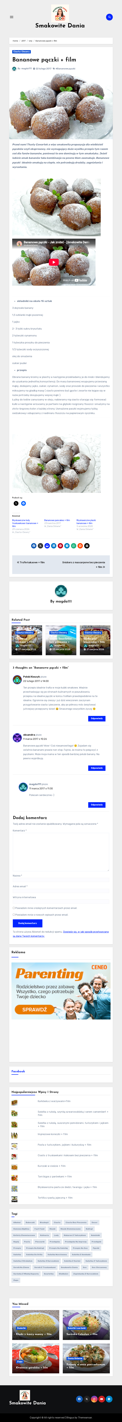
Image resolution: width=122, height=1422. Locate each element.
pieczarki (39, 1242)
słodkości (63, 1274)
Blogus (70, 1417)
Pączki (96, 1248)
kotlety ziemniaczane (24, 1235)
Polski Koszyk (31, 676)
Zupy (19, 1361)
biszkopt (44, 1222)
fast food (39, 1229)
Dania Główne (75, 1358)
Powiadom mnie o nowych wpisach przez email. (41, 914)
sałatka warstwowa (57, 1255)
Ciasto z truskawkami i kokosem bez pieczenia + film (68, 1155)
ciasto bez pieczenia (76, 1222)
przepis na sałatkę (58, 1248)
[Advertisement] (61, 1040)
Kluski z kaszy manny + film (34, 1334)
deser (94, 1222)
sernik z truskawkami (45, 1267)
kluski (52, 1229)
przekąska (55, 1242)
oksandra (29, 734)
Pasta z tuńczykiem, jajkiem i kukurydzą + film (64, 1144)
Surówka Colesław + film (82, 1334)
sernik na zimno (21, 1267)
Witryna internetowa (24, 897)
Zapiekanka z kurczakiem (85, 1274)
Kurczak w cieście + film (52, 1166)
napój (16, 1242)
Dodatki (21, 1328)
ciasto (57, 1222)
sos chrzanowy (99, 1267)
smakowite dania (69, 1267)
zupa (15, 1280)
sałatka (17, 1255)
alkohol (17, 1222)
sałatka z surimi (72, 1261)
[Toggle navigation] (11, 17)
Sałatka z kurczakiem (48, 1261)
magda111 (26, 68)
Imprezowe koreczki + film (53, 1134)
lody (56, 1235)
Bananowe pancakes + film (57, 520)
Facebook (18, 1071)
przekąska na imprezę (75, 1242)
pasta (27, 1242)
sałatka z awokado (81, 1255)
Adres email (20, 886)
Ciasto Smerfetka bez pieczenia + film (60, 642)
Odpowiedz (97, 718)
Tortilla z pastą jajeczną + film (55, 1197)
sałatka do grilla (34, 1255)
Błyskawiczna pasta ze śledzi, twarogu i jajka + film (67, 1187)
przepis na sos (80, 1248)
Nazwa (17, 875)
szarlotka (49, 1274)
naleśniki (95, 1235)
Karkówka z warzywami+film (54, 1101)
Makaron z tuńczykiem (75, 1235)
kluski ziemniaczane (71, 1229)
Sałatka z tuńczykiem (96, 1261)
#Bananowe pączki (65, 68)
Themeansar (85, 1417)
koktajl (89, 1229)
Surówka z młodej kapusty (26, 1274)
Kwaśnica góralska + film (32, 1367)
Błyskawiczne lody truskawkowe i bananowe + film (25, 523)
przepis (17, 1248)
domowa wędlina (21, 1229)
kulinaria (44, 1235)
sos (85, 1267)
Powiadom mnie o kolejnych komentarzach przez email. (46, 908)
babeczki (30, 1222)
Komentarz (20, 830)
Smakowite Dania (60, 26)
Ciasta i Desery (21, 51)
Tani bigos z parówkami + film (55, 1176)
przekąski (96, 1242)
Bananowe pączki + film (44, 60)
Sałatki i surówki (77, 1328)
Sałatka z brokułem (22, 1261)
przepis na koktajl (35, 1248)
